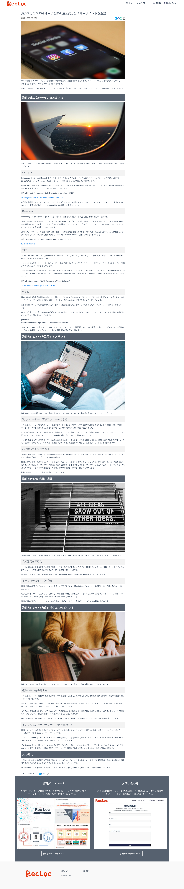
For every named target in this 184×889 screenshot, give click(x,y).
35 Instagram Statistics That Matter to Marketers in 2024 (42, 198)
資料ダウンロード (67, 875)
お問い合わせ (65, 871)
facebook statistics (28, 244)
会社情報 (86, 871)
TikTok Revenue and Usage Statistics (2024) (38, 285)
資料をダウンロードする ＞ (53, 854)
